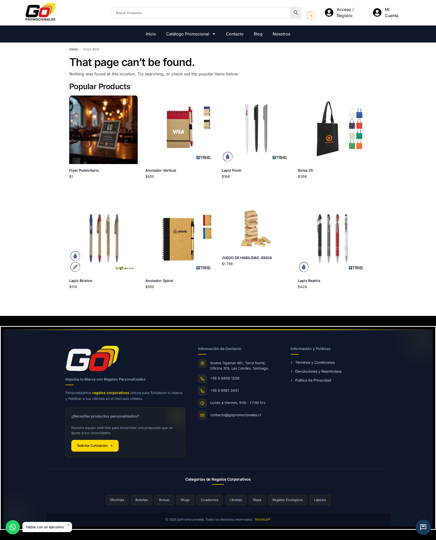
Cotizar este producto (103, 187)
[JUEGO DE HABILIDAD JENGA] (256, 228)
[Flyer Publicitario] (103, 130)
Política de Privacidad (313, 380)
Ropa (257, 500)
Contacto (235, 33)
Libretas (236, 500)
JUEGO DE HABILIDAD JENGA (247, 257)
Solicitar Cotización (95, 445)
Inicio (151, 33)
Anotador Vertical (160, 170)
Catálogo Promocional (187, 33)
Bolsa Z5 (305, 170)
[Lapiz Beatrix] (332, 240)
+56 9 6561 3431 (224, 390)
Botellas (141, 500)
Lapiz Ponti (231, 170)
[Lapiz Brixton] (103, 240)
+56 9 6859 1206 (225, 378)
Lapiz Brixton (80, 280)
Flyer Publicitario (84, 170)
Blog (258, 33)
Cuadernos (209, 500)
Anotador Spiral (159, 280)
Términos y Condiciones (315, 362)
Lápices (320, 500)
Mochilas (117, 500)
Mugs (185, 500)
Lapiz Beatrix (309, 280)
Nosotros (281, 33)
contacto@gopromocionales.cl (235, 415)
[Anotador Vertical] (179, 130)
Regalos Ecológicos (287, 500)
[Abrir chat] (423, 527)
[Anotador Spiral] (179, 240)
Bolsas (164, 500)
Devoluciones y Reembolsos (318, 371)
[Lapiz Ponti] (256, 130)
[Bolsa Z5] (332, 130)
